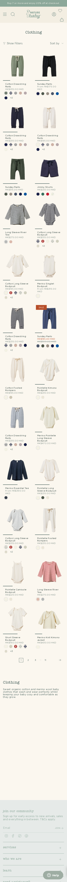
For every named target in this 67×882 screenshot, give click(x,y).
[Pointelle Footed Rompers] (49, 520)
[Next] (56, 660)
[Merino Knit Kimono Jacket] (49, 619)
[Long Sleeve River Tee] (17, 214)
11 (45, 660)
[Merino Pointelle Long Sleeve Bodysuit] (49, 417)
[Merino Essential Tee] (17, 470)
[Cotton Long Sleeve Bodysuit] (49, 214)
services (9, 847)
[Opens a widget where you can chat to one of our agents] (53, 875)
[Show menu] (5, 14)
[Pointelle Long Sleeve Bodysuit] (49, 470)
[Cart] (62, 19)
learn (7, 870)
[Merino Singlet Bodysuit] (49, 265)
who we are (12, 859)
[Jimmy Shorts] (49, 169)
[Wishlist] (60, 10)
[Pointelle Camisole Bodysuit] (17, 571)
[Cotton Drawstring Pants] (17, 66)
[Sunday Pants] (49, 66)
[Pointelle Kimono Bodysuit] (49, 370)
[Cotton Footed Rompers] (17, 370)
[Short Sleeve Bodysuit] (17, 619)
